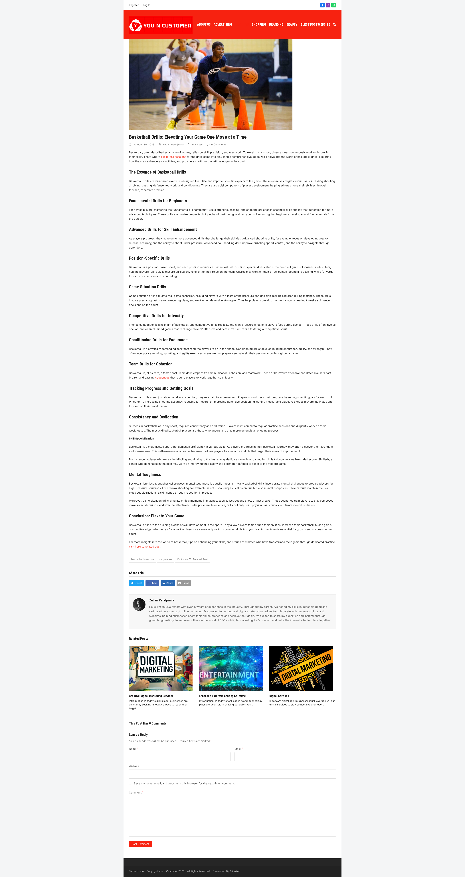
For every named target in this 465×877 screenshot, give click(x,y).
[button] (334, 24)
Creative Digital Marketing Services (151, 696)
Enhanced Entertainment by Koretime (222, 696)
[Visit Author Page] (139, 604)
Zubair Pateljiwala (173, 144)
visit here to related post (144, 546)
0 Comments (218, 144)
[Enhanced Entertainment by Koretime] (231, 668)
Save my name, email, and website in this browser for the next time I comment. (184, 783)
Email (238, 748)
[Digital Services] (301, 668)
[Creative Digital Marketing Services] (161, 668)
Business (197, 144)
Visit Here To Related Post (192, 559)
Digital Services (279, 696)
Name (133, 748)
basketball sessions (173, 156)
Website (134, 766)
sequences (162, 377)
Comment (136, 792)
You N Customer (168, 871)
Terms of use (136, 871)
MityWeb (235, 871)
